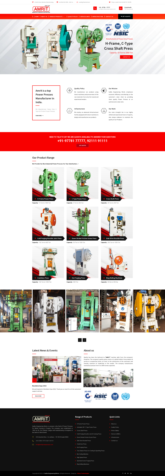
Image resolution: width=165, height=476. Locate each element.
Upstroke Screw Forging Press (85, 461)
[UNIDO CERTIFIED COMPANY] (121, 396)
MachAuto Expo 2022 (39, 386)
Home (37, 16)
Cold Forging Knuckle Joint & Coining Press (89, 434)
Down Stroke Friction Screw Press (84, 238)
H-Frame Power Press (45, 199)
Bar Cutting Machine (82, 454)
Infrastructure (97, 16)
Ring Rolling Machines (114, 278)
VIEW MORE (39, 115)
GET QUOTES (82, 145)
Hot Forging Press (78, 278)
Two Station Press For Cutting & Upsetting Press (90, 450)
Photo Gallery (115, 430)
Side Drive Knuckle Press (115, 238)
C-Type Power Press (79, 199)
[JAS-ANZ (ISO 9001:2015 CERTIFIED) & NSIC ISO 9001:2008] (95, 396)
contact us (126, 57)
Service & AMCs (85, 16)
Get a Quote (126, 16)
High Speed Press (82, 457)
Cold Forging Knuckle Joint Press (49, 238)
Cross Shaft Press (112, 199)
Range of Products (56, 16)
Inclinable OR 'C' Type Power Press (86, 427)
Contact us (109, 16)
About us (44, 16)
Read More (38, 396)
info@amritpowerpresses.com (107, 9)
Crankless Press (43, 278)
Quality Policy (73, 16)
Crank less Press (81, 444)
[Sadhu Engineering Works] (108, 378)
